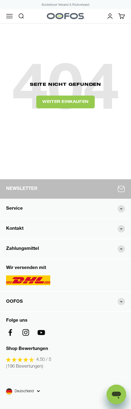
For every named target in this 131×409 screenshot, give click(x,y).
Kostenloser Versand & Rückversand (65, 5)
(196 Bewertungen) (24, 366)
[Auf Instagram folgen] (26, 332)
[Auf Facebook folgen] (10, 332)
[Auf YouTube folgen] (41, 332)
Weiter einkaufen (65, 102)
